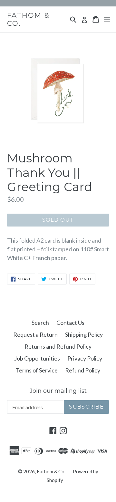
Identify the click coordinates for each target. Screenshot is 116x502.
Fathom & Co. (28, 19)
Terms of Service (37, 370)
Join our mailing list (58, 391)
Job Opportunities (37, 358)
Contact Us (70, 322)
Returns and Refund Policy (58, 346)
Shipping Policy (84, 334)
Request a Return (35, 334)
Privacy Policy (84, 358)
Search (40, 322)
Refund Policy (82, 370)
